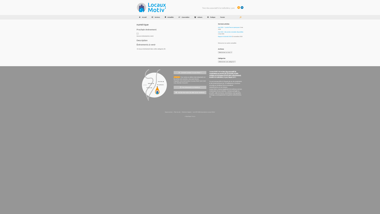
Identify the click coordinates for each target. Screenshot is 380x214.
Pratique (212, 17)
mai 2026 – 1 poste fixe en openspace (229, 27)
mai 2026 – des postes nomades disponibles (230, 32)
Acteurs (200, 17)
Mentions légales (186, 112)
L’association (185, 17)
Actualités (170, 17)
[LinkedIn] (242, 7)
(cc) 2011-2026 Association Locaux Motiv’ (204, 112)
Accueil (144, 17)
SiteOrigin (188, 116)
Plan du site (177, 112)
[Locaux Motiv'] (151, 7)
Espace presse (168, 112)
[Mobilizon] (238, 7)
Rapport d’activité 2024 (225, 36)
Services (157, 17)
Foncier (222, 17)
